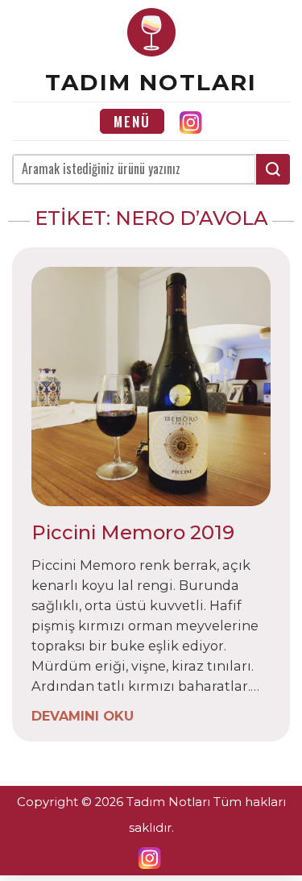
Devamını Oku (82, 715)
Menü (132, 121)
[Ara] (273, 169)
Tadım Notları (151, 82)
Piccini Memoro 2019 (132, 532)
